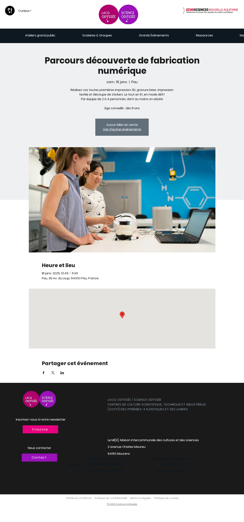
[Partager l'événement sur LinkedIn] (62, 372)
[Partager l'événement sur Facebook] (43, 372)
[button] (40, 429)
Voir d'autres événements (122, 129)
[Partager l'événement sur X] (53, 372)
